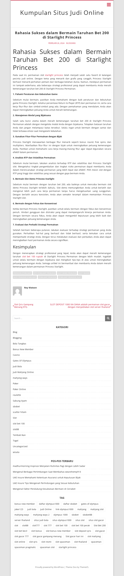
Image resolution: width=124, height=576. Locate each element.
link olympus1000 (64, 509)
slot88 (16, 429)
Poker (15, 383)
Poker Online (19, 389)
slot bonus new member (58, 530)
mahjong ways (20, 378)
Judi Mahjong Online (23, 372)
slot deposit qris (83, 530)
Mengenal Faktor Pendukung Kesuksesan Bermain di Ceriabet (44, 488)
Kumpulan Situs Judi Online (62, 12)
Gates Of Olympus (22, 361)
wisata (16, 452)
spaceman (96, 541)
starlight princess (54, 75)
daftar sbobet (70, 503)
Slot (15, 418)
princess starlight (22, 273)
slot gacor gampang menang (47, 536)
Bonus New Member (23, 349)
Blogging (71, 43)
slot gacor (100, 530)
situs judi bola (41, 520)
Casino (16, 355)
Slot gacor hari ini (74, 536)
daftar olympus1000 (49, 503)
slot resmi (46, 541)
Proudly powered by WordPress (49, 567)
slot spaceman (62, 541)
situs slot (80, 520)
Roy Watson (30, 287)
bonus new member (25, 503)
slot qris (33, 541)
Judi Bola (17, 366)
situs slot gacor (96, 520)
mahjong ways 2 (41, 514)
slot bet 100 (19, 423)
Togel (15, 440)
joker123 (19, 509)
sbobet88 (87, 514)
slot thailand (80, 541)
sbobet (16, 406)
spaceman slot (47, 547)
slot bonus (36, 530)
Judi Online (46, 509)
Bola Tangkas (19, 343)
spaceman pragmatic (25, 547)
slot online (20, 541)
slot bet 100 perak (81, 525)
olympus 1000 (61, 514)
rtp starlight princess (44, 273)
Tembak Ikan (19, 435)
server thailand (22, 520)
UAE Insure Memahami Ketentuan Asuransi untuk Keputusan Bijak (46, 477)
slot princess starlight (25, 277)
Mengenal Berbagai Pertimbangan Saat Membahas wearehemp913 (47, 471)
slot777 (36, 525)
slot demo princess (67, 273)
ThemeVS (84, 567)
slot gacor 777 (22, 536)
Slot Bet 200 (100, 525)
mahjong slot (97, 509)
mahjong (81, 509)
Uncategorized (20, 446)
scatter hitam (19, 412)
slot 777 (48, 525)
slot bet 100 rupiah (32, 256)
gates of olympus (89, 503)
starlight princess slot (70, 277)
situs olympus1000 (61, 520)
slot (16, 525)
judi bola (31, 509)
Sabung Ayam (20, 401)
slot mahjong (94, 536)
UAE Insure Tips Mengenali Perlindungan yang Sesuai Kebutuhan (46, 483)
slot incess (84, 273)
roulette (17, 395)
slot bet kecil (21, 530)
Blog (15, 332)
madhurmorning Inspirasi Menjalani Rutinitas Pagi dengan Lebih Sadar (49, 466)
